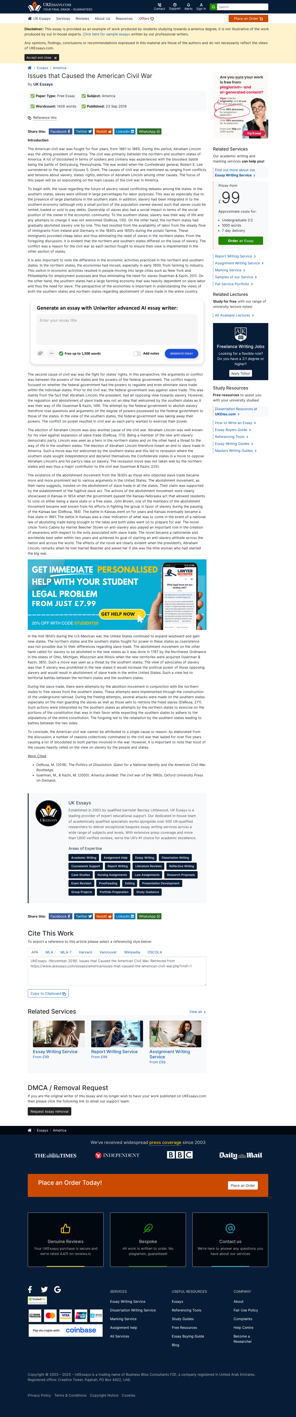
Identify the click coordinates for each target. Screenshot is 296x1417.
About (239, 1301)
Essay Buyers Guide (231, 430)
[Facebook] (32, 1289)
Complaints (243, 1319)
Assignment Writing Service (238, 263)
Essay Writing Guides (232, 443)
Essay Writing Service (127, 1301)
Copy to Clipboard (46, 993)
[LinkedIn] (45, 1289)
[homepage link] (30, 68)
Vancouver (108, 952)
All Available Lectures (233, 315)
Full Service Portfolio (232, 284)
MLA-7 (66, 952)
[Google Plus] (57, 1289)
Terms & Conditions (70, 1395)
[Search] (213, 6)
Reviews (82, 18)
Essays (42, 68)
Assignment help (123, 1327)
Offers (144, 18)
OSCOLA (155, 952)
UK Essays (41, 18)
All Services (119, 1336)
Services (63, 18)
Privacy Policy (39, 1395)
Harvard (85, 952)
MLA (49, 952)
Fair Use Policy (246, 1310)
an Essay (241, 241)
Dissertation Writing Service (133, 1310)
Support (175, 8)
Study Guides (183, 1319)
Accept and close (39, 57)
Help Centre (243, 1327)
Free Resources (184, 1327)
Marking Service (228, 270)
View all (196, 1011)
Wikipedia (132, 952)
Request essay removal (49, 1111)
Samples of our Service (234, 277)
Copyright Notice (104, 1395)
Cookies (128, 1395)
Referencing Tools (230, 436)
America (59, 68)
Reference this (45, 117)
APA (34, 952)
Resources (124, 18)
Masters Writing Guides (234, 450)
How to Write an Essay (234, 423)
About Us (102, 18)
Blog (175, 1345)
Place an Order (246, 18)
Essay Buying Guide (188, 1336)
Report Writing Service (234, 256)
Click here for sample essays (106, 34)
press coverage (165, 1142)
